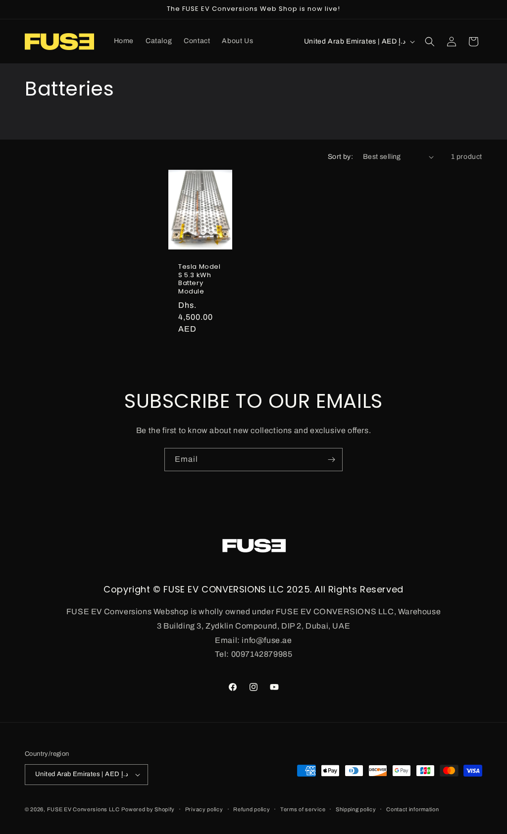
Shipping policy (356, 809)
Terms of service (302, 809)
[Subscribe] (331, 459)
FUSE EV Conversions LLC (83, 809)
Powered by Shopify (148, 809)
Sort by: (340, 156)
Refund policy (251, 809)
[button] (430, 41)
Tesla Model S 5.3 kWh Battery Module (199, 279)
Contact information (412, 809)
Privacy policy (204, 809)
